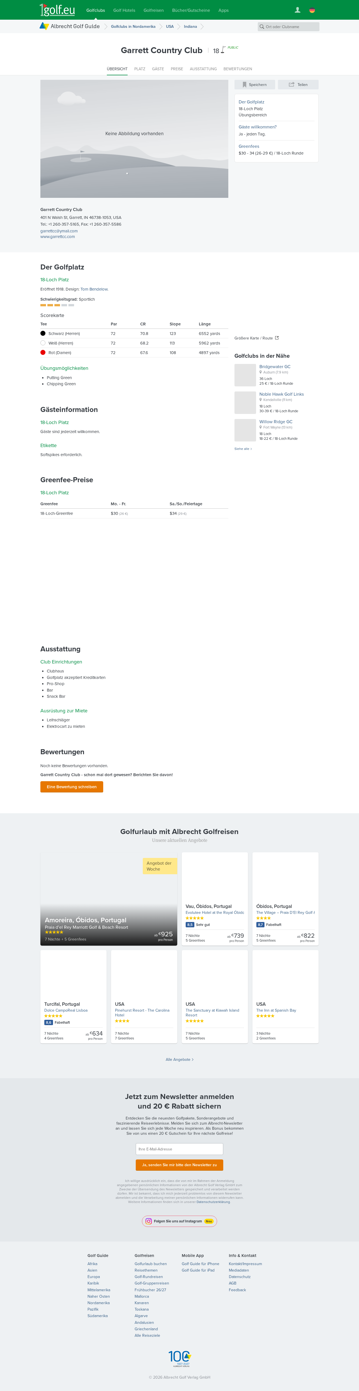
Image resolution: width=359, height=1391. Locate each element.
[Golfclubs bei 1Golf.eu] (57, 10)
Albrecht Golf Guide (75, 26)
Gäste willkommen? (258, 127)
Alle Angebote (178, 1059)
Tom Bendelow (93, 289)
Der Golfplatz (251, 102)
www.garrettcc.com (57, 236)
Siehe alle (241, 449)
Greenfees (249, 146)
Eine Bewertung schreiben (72, 787)
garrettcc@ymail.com (59, 231)
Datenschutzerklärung (213, 1201)
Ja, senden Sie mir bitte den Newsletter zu (179, 1165)
